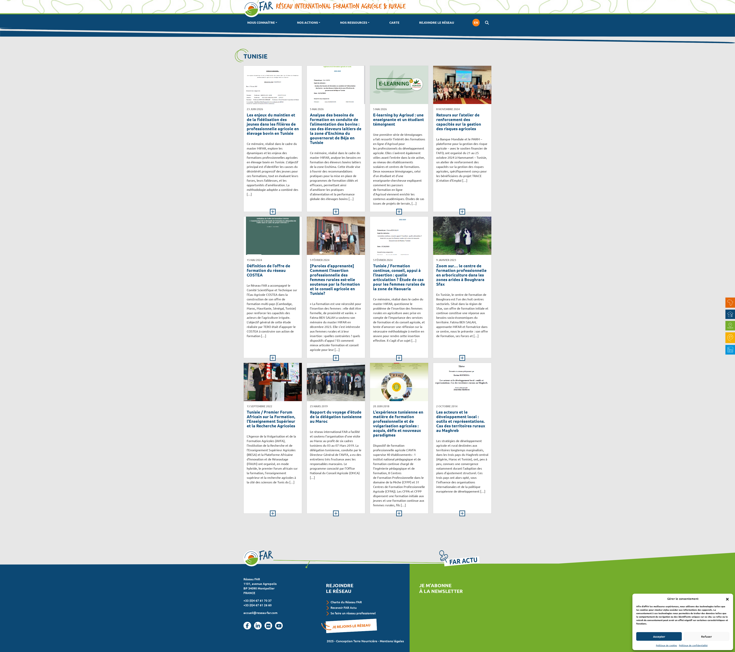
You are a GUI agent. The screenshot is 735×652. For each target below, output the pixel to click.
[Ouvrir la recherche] (486, 22)
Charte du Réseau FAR (346, 602)
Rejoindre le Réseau (436, 22)
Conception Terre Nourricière (356, 641)
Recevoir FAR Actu (344, 607)
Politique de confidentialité (693, 645)
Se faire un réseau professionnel (353, 613)
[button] (727, 599)
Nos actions (307, 22)
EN (476, 22)
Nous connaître (261, 22)
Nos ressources (353, 22)
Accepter (659, 636)
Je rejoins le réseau (351, 626)
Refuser (706, 636)
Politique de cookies (666, 645)
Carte (394, 22)
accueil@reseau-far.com (260, 613)
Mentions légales (392, 641)
